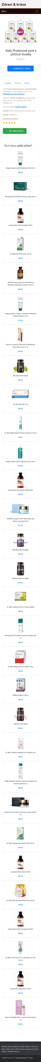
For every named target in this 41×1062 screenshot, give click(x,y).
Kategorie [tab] (27, 83)
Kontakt (30, 1058)
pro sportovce (33, 1046)
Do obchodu (16, 130)
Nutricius (17, 1051)
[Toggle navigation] (36, 11)
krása (12, 1049)
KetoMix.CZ (20, 59)
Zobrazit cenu (22, 68)
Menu (4, 11)
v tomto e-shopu (21, 107)
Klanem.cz (10, 1058)
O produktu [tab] (7, 83)
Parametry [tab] (17, 83)
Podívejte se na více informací (13, 94)
